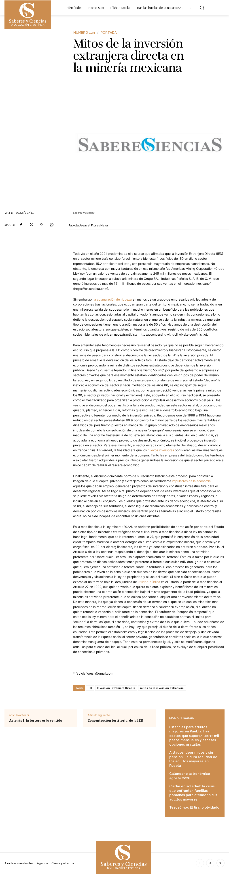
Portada (109, 32)
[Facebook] (20, 224)
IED (90, 688)
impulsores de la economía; (191, 481)
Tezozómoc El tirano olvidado (194, 807)
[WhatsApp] (51, 224)
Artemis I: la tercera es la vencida (35, 720)
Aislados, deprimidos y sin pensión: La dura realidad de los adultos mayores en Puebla (193, 759)
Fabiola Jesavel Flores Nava (88, 225)
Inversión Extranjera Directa (116, 688)
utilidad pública (148, 582)
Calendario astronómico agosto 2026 (189, 776)
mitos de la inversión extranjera (162, 688)
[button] (202, 8)
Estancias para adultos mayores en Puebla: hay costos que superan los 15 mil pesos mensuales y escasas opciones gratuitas (194, 735)
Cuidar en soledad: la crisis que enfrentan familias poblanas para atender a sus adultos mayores (193, 792)
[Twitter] (31, 224)
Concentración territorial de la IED (115, 720)
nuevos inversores (160, 450)
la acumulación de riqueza (112, 299)
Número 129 (84, 32)
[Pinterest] (41, 224)
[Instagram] (210, 863)
